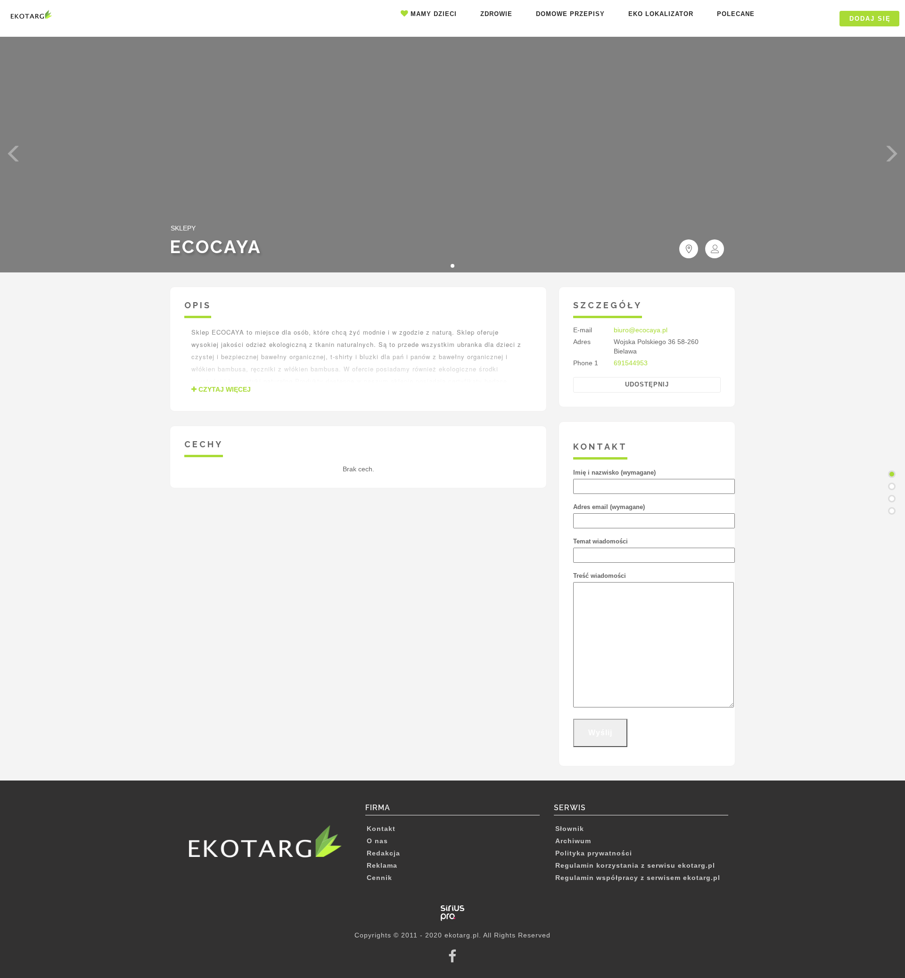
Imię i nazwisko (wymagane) (614, 472)
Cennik (379, 877)
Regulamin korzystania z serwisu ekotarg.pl (635, 865)
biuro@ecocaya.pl (640, 330)
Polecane (736, 13)
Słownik (569, 828)
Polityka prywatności (593, 853)
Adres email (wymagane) (609, 506)
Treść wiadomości (599, 575)
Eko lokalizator (660, 13)
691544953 (631, 363)
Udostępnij (647, 384)
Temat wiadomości (600, 541)
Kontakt (381, 828)
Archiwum (573, 841)
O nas (377, 841)
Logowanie (804, 18)
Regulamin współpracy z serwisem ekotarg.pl (637, 877)
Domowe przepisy (570, 13)
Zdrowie (496, 13)
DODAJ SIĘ (870, 18)
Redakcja (383, 853)
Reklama (382, 865)
